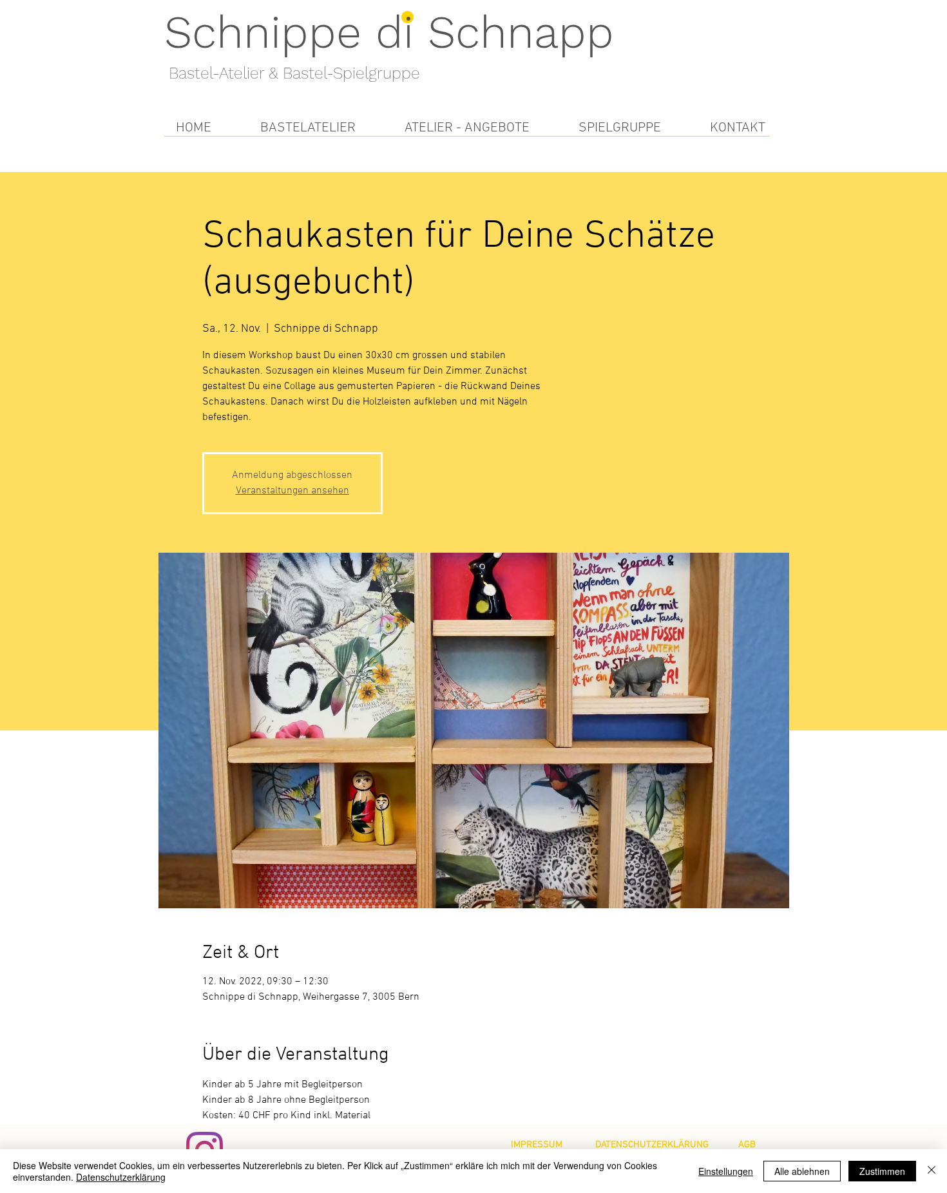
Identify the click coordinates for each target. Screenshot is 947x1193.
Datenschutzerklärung (121, 1176)
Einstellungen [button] (725, 1171)
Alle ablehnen (802, 1171)
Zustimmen (882, 1171)
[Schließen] (931, 1171)
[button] (308, 128)
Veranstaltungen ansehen (292, 490)
